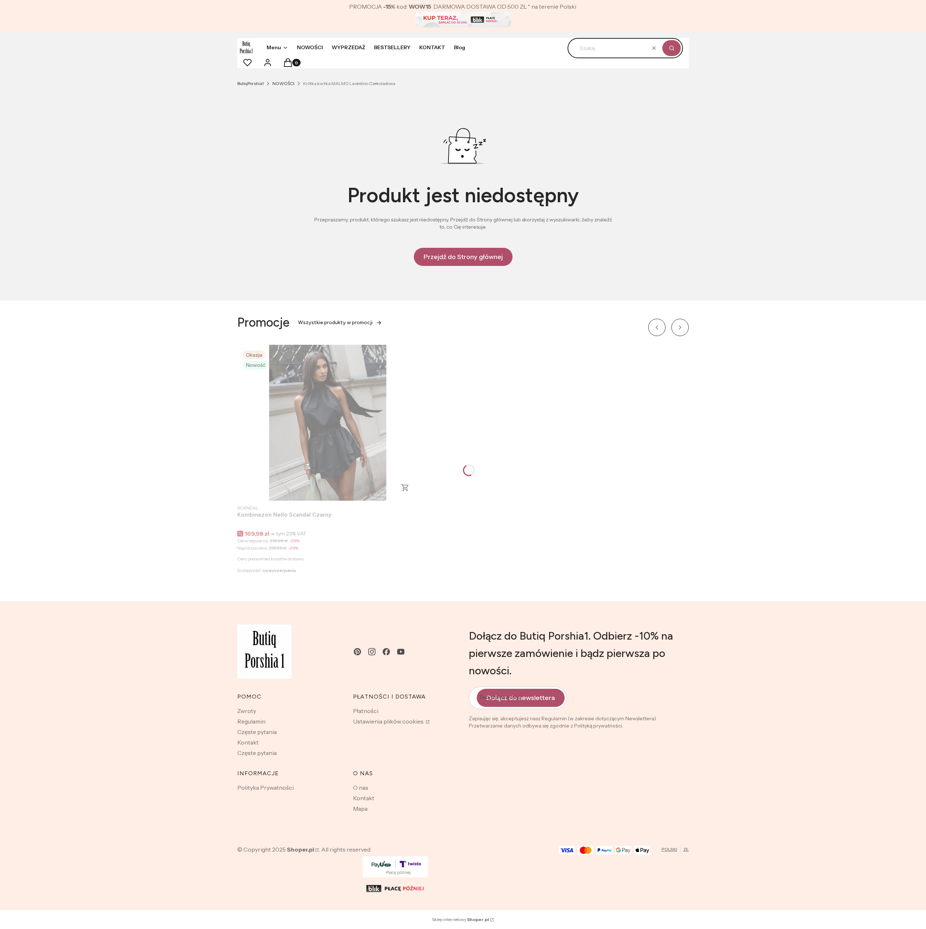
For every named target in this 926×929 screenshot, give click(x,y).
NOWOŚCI (283, 83)
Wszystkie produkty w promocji (335, 322)
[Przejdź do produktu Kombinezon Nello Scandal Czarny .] (327, 423)
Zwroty (246, 710)
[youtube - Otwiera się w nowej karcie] (400, 651)
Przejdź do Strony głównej (463, 257)
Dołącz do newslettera (521, 698)
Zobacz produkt (405, 487)
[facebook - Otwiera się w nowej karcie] (386, 651)
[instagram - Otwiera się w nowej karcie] (372, 651)
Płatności (365, 710)
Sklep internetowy (460, 919)
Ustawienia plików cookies (389, 721)
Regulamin (251, 721)
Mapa (360, 808)
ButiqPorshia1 (250, 83)
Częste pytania (257, 731)
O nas (360, 787)
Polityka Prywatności (265, 787)
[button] (671, 48)
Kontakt (248, 742)
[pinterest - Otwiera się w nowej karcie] (357, 651)
